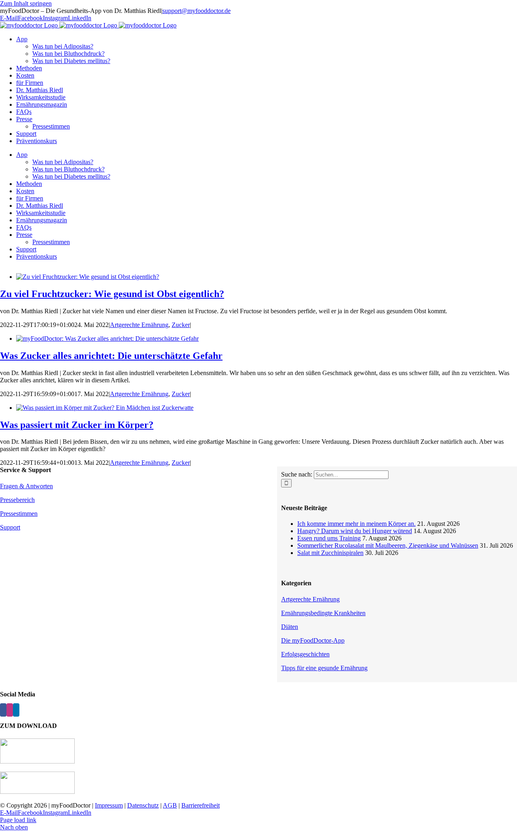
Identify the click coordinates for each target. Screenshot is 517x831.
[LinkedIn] (16, 710)
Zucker (181, 324)
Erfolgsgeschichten (305, 654)
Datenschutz (143, 805)
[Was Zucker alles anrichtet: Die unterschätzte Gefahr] (107, 338)
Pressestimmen (19, 513)
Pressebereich (17, 499)
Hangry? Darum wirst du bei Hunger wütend (354, 530)
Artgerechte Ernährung (139, 324)
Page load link (18, 819)
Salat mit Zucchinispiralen (330, 552)
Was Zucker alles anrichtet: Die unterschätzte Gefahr (111, 355)
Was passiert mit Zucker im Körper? (76, 425)
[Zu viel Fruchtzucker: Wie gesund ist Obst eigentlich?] (87, 276)
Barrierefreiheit (200, 805)
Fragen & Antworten (26, 486)
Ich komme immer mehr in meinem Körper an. (356, 523)
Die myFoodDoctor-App (313, 640)
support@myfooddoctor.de (196, 10)
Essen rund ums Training (329, 538)
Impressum (109, 805)
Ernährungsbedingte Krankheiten (323, 613)
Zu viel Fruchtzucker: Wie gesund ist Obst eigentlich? (112, 294)
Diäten (289, 626)
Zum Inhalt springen (26, 3)
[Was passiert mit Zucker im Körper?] (104, 407)
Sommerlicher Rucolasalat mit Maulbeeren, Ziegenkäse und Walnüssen (387, 545)
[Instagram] (9, 710)
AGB (170, 805)
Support (10, 527)
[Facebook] (3, 710)
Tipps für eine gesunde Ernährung (324, 667)
